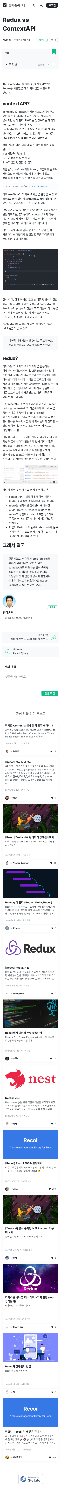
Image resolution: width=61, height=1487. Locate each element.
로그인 (52, 5)
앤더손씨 (7, 40)
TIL (7, 53)
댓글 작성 (50, 693)
